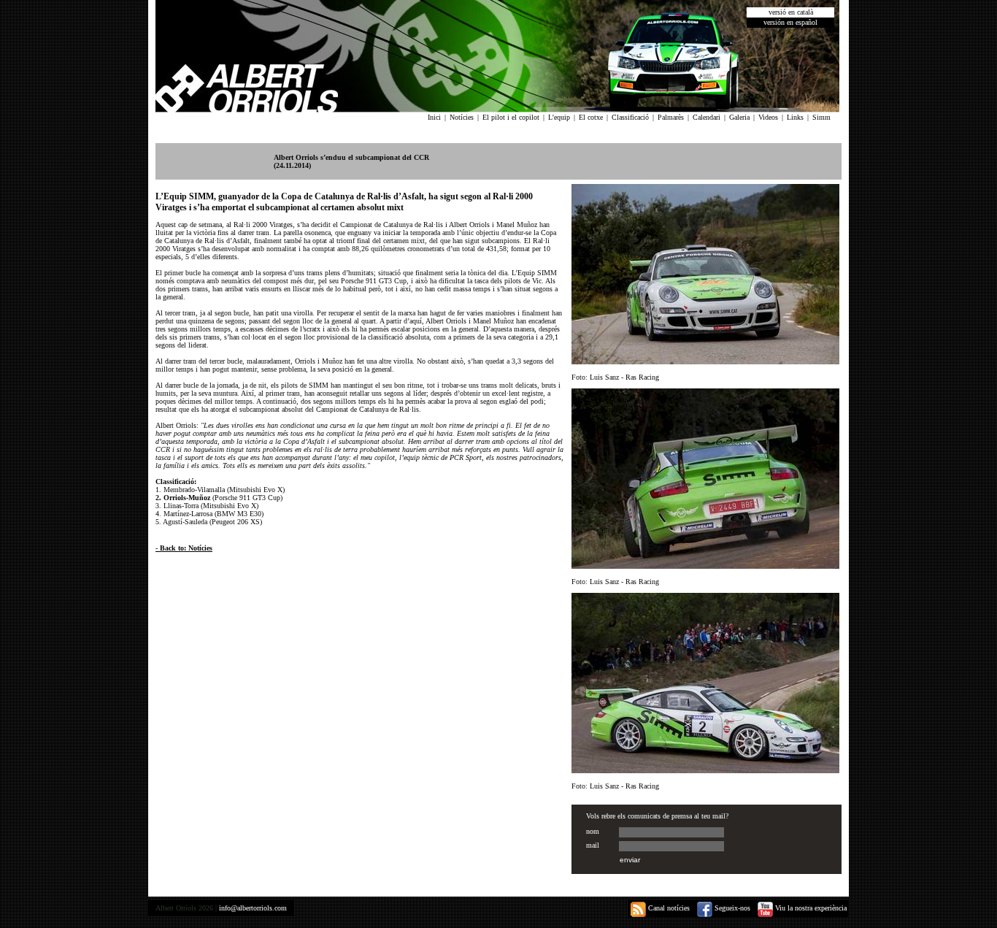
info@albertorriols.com (253, 908)
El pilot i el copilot (510, 117)
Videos (768, 117)
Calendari (706, 117)
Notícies (462, 117)
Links (795, 117)
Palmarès (671, 117)
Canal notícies (668, 908)
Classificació (630, 117)
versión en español (790, 22)
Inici (434, 117)
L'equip (559, 117)
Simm (821, 117)
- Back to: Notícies (183, 548)
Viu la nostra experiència (810, 908)
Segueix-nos (731, 908)
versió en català (791, 12)
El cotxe (591, 117)
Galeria (739, 117)
